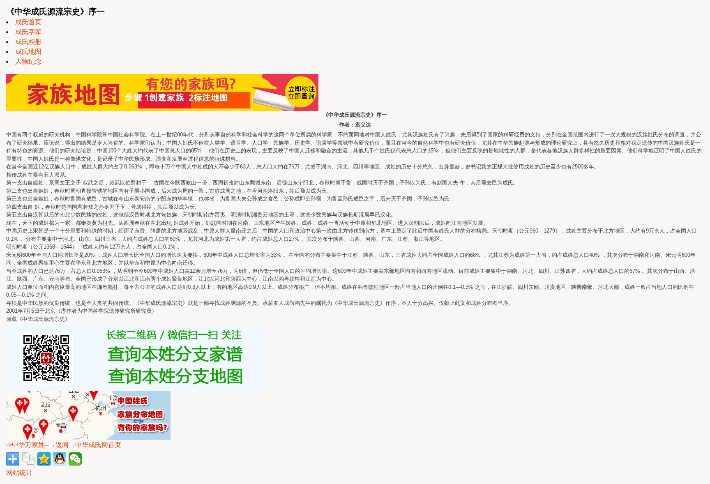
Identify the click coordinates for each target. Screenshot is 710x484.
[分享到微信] (75, 459)
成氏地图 (28, 51)
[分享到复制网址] (28, 459)
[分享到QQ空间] (44, 459)
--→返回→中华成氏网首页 (83, 444)
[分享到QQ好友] (59, 459)
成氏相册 (28, 41)
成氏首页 (28, 21)
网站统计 (19, 472)
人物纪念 (28, 61)
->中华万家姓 (25, 444)
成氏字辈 (28, 31)
